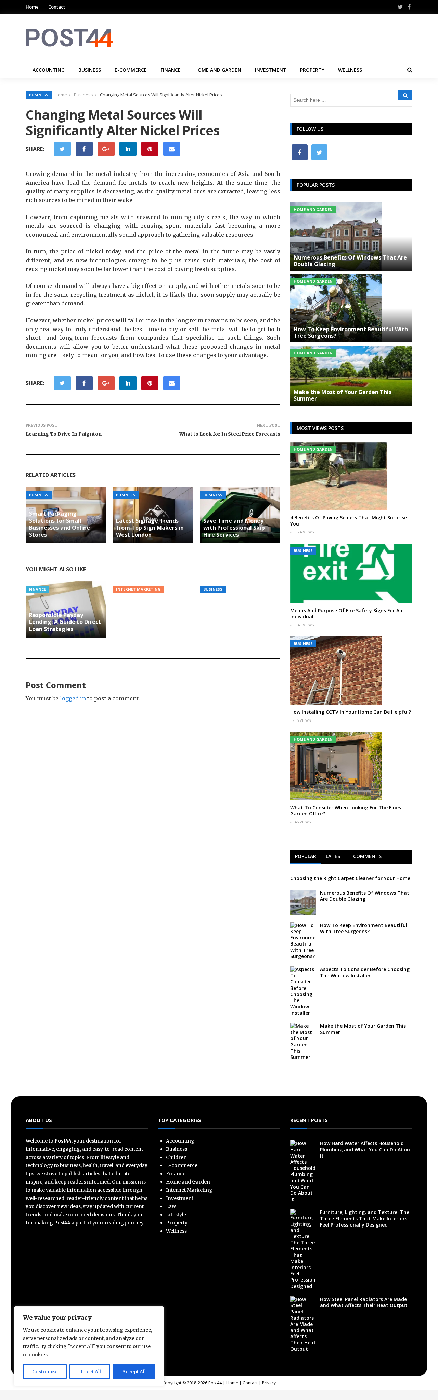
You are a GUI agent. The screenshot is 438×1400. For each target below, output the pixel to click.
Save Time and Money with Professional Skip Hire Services (234, 528)
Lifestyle (176, 1215)
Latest (335, 856)
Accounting (49, 70)
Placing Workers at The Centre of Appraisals (235, 569)
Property (312, 70)
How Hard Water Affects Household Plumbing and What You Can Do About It (366, 1149)
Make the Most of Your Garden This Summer (342, 395)
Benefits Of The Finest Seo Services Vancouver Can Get (152, 565)
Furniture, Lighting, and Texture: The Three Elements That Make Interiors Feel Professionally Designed (364, 1218)
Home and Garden (217, 70)
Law (171, 1206)
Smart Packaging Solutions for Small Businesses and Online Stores (59, 524)
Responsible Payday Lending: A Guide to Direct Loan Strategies (65, 622)
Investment (270, 70)
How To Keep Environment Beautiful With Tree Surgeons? (351, 332)
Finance (170, 70)
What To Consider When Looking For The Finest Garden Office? (346, 810)
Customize (44, 1372)
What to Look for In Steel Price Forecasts (229, 434)
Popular (305, 856)
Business (89, 70)
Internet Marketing (138, 589)
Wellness (350, 70)
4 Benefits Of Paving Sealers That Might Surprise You (348, 520)
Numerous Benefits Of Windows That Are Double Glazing (350, 261)
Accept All (134, 1372)
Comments (367, 856)
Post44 (215, 1383)
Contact (56, 7)
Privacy (269, 1383)
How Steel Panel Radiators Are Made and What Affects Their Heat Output (364, 1302)
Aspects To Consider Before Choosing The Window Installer (365, 972)
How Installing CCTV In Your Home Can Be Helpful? (350, 712)
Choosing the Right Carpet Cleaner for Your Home (350, 878)
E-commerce (131, 70)
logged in (73, 698)
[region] (89, 1346)
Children (176, 1157)
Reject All (90, 1372)
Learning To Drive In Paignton (64, 434)
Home (32, 7)
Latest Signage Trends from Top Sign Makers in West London (150, 528)
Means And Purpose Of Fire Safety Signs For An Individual (346, 613)
